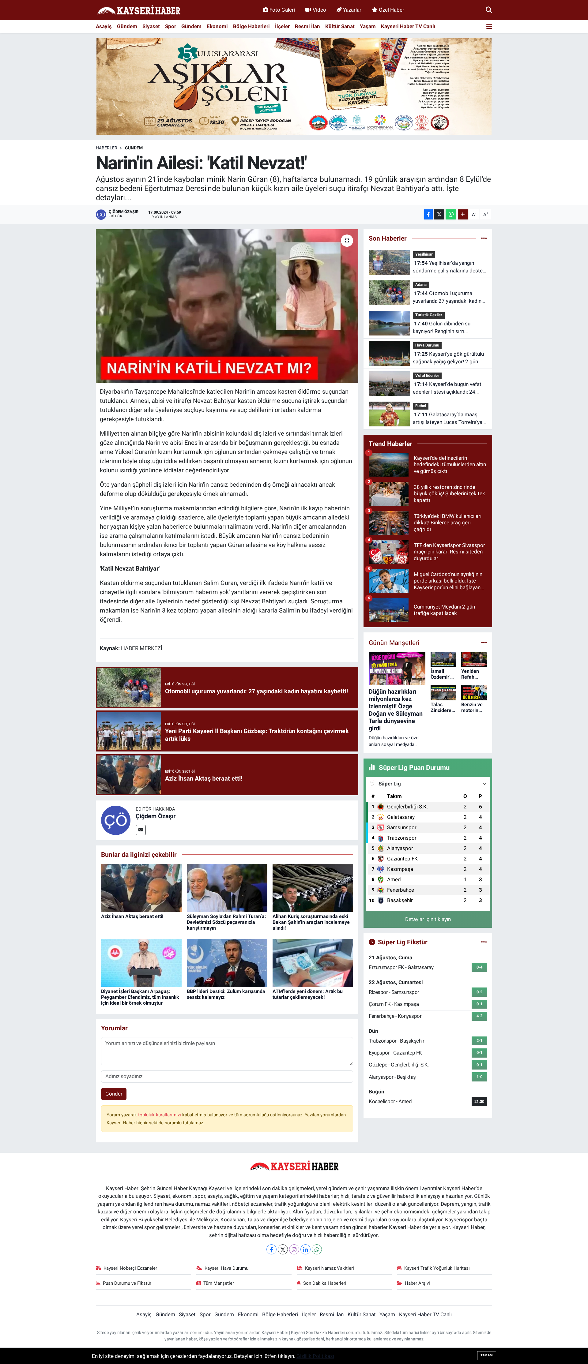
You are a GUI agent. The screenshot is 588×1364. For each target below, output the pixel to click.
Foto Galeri (282, 10)
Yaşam (368, 26)
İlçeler (282, 26)
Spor (170, 26)
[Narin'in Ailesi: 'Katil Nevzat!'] (227, 306)
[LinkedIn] (305, 1249)
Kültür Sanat (340, 26)
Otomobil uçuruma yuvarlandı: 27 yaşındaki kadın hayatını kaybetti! (447, 297)
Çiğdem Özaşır (155, 816)
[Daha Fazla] (463, 214)
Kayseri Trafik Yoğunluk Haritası (437, 1268)
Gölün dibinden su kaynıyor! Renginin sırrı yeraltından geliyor (441, 327)
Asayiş (104, 26)
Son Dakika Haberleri (324, 1283)
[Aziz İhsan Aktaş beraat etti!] (141, 887)
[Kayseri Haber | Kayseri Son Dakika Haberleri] (139, 10)
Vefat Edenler (427, 375)
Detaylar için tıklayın (428, 919)
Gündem (127, 26)
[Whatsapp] (317, 1249)
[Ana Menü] (489, 26)
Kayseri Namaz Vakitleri (329, 1268)
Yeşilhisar (424, 254)
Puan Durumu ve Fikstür (127, 1283)
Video (319, 10)
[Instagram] (294, 1249)
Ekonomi (217, 26)
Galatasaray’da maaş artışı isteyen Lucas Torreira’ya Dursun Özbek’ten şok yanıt (447, 418)
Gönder (114, 1094)
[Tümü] (484, 238)
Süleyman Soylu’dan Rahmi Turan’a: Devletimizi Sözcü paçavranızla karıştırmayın (226, 922)
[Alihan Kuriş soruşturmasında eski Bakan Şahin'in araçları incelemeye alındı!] (313, 887)
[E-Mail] (141, 830)
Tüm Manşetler (218, 1283)
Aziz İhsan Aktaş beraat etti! (132, 916)
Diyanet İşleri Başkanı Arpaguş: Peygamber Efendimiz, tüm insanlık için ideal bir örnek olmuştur (140, 997)
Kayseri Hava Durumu (226, 1268)
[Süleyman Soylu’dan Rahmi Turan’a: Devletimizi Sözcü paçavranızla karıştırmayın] (227, 887)
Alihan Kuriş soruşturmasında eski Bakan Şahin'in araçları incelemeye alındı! (311, 922)
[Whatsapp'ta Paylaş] (451, 214)
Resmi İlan (307, 26)
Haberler (106, 147)
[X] (283, 1249)
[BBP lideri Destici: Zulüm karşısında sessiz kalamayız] (227, 962)
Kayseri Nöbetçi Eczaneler (130, 1268)
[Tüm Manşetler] (484, 642)
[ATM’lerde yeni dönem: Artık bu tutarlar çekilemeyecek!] (313, 962)
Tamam (487, 1355)
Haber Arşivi (417, 1283)
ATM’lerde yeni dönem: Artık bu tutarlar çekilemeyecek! (308, 994)
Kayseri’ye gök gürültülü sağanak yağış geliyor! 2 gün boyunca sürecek (448, 358)
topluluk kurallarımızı (160, 1115)
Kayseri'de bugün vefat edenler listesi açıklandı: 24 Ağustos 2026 (447, 388)
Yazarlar (352, 10)
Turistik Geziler (428, 315)
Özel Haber (391, 10)
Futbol (420, 405)
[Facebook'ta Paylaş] (428, 214)
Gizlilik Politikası (315, 1356)
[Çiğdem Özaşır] (115, 820)
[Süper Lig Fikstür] (484, 942)
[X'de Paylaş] (439, 214)
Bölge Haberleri (251, 26)
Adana (421, 284)
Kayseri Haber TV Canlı (408, 26)
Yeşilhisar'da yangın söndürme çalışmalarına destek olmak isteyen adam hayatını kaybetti (449, 267)
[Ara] (489, 10)
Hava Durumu (427, 345)
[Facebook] (271, 1249)
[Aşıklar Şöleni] (294, 86)
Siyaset (151, 26)
